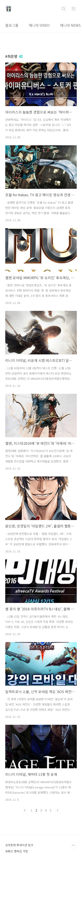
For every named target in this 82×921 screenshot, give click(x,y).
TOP (73, 845)
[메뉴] (73, 8)
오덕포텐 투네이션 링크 (19, 845)
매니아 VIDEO (39, 25)
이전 (25, 810)
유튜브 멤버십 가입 (16, 851)
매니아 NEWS (70, 25)
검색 (63, 8)
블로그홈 (11, 25)
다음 (57, 810)
